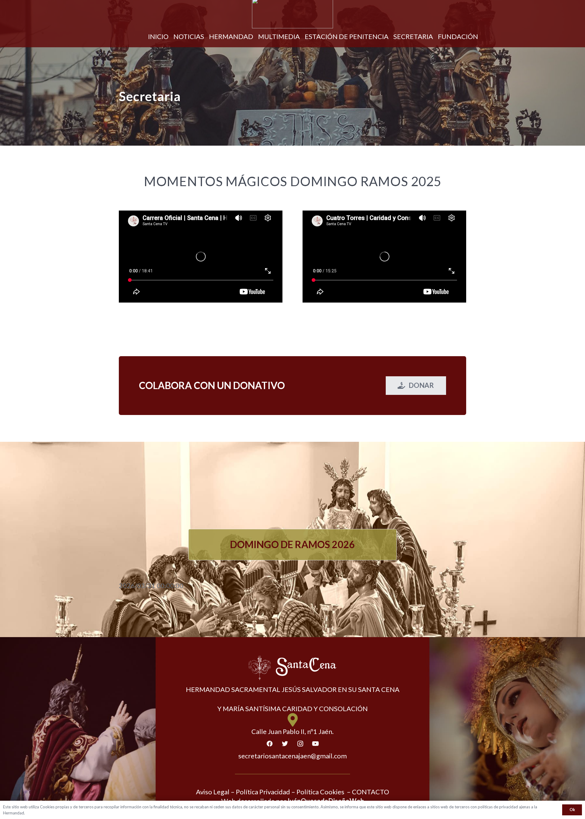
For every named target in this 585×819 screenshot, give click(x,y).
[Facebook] (269, 743)
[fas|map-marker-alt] (292, 720)
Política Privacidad (263, 792)
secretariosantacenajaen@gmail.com (292, 756)
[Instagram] (300, 743)
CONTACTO (370, 792)
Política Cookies (320, 792)
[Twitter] (284, 743)
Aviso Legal (212, 792)
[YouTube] (315, 743)
